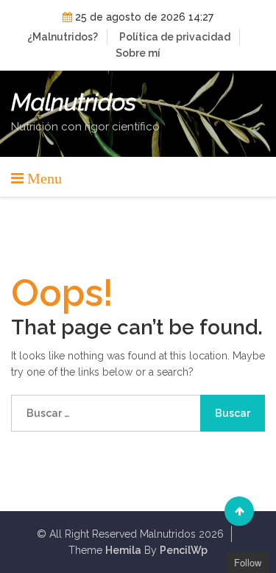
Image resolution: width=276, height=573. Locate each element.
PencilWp (184, 550)
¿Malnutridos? (62, 37)
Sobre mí (138, 53)
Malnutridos (73, 102)
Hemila (123, 550)
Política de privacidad (174, 37)
